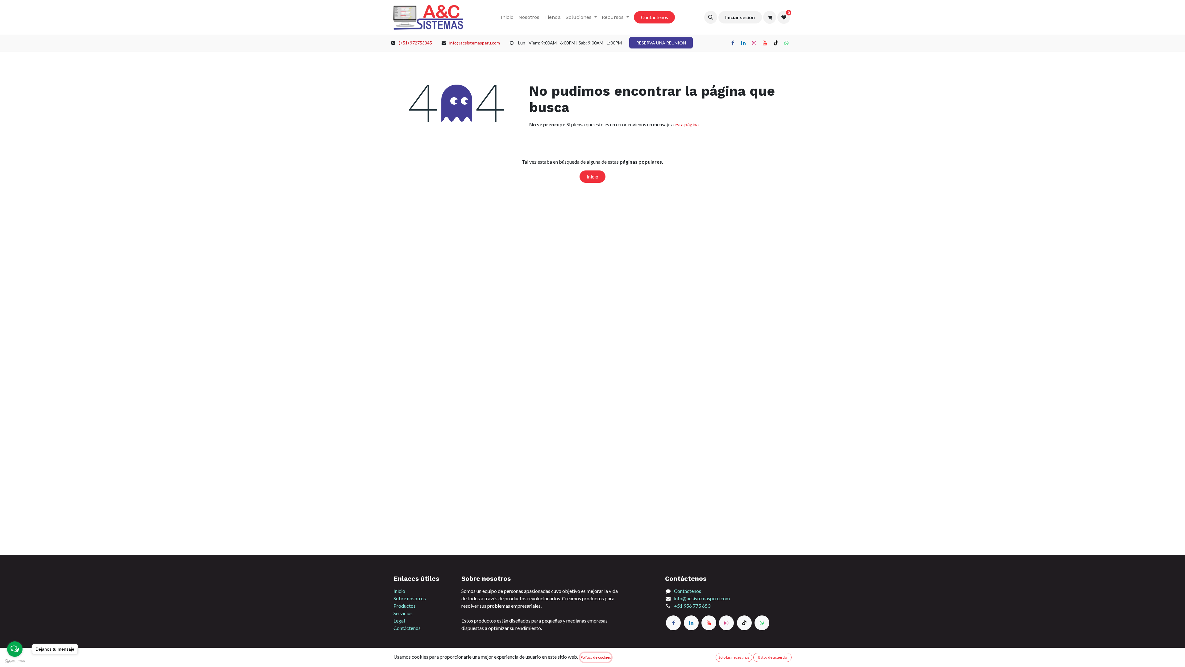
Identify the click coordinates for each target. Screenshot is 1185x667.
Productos (404, 606)
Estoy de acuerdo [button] (772, 657)
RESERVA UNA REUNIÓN (661, 42)
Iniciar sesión (740, 17)
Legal (399, 620)
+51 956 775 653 (692, 606)
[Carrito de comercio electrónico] (769, 17)
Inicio (592, 176)
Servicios (403, 613)
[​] (733, 43)
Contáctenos (654, 17)
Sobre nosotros (409, 598)
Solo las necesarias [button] (734, 657)
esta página (687, 124)
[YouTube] (708, 622)
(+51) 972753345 (415, 42)
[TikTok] (776, 43)
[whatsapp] (762, 622)
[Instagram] (726, 622)
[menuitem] (507, 17)
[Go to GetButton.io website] (15, 661)
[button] (710, 17)
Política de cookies (595, 657)
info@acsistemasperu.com (474, 42)
